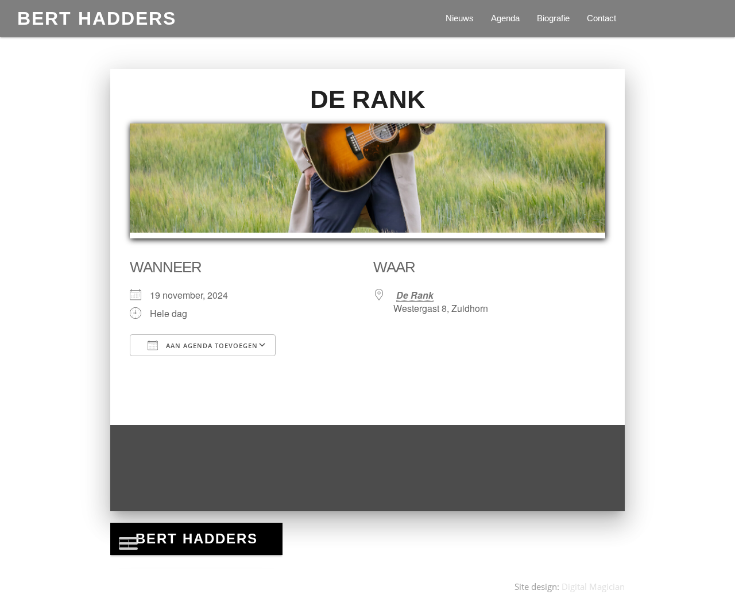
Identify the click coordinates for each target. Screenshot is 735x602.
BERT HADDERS (96, 18)
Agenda (505, 18)
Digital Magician (593, 586)
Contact (601, 18)
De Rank (415, 295)
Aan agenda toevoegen (211, 345)
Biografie (553, 18)
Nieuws (460, 18)
